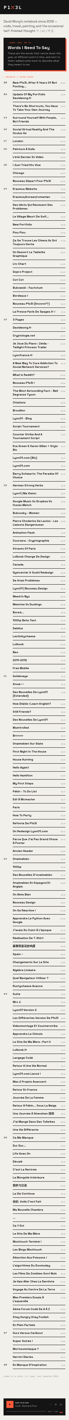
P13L (13, 7)
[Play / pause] (9, 1404)
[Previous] (50, 1404)
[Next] (56, 1404)
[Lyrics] (61, 1404)
